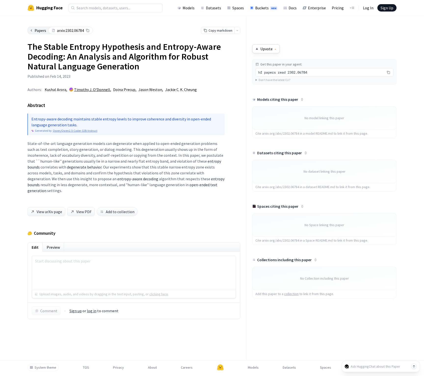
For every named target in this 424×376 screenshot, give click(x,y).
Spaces (238, 7)
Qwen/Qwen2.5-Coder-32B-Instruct (75, 130)
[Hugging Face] (220, 367)
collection (291, 294)
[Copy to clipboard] (87, 30)
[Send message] (414, 366)
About (152, 367)
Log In (368, 7)
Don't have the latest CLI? (274, 80)
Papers (40, 30)
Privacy (118, 367)
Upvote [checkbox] (268, 48)
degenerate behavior (84, 167)
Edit (35, 247)
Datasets (213, 7)
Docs (293, 7)
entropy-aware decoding (137, 178)
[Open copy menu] (237, 30)
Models (189, 7)
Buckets (265, 7)
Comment (48, 310)
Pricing (338, 7)
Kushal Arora (55, 89)
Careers (187, 367)
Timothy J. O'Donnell (92, 89)
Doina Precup (124, 89)
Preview (53, 247)
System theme (45, 367)
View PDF (84, 211)
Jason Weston (150, 89)
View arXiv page (49, 211)
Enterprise (317, 7)
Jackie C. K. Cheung (181, 89)
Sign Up (387, 7)
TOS (86, 367)
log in (91, 310)
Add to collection (120, 211)
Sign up (75, 310)
